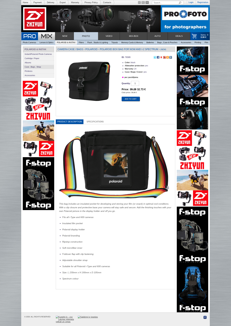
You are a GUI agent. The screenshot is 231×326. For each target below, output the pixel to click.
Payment (37, 2)
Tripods (114, 42)
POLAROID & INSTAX (66, 42)
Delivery (50, 2)
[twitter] (155, 57)
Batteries (150, 42)
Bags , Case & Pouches (167, 42)
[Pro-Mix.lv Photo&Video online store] (38, 36)
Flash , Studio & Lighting (97, 42)
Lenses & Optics (46, 42)
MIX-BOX (133, 36)
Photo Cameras (29, 42)
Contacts (107, 2)
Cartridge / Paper (32, 58)
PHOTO (86, 36)
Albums (28, 63)
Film (206, 42)
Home (25, 2)
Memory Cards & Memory (132, 42)
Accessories (186, 42)
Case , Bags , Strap (33, 67)
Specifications (95, 121)
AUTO (157, 36)
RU (143, 2)
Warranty (75, 2)
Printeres (28, 71)
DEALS (179, 36)
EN (147, 2)
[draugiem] (161, 57)
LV (139, 2)
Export (63, 2)
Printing (198, 42)
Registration (202, 2)
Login (191, 2)
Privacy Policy (91, 2)
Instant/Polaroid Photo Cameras (38, 54)
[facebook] (158, 57)
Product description (69, 121)
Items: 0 (204, 36)
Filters (81, 42)
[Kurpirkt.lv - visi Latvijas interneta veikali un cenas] (67, 319)
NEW (64, 36)
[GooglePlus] (164, 57)
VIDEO (109, 36)
